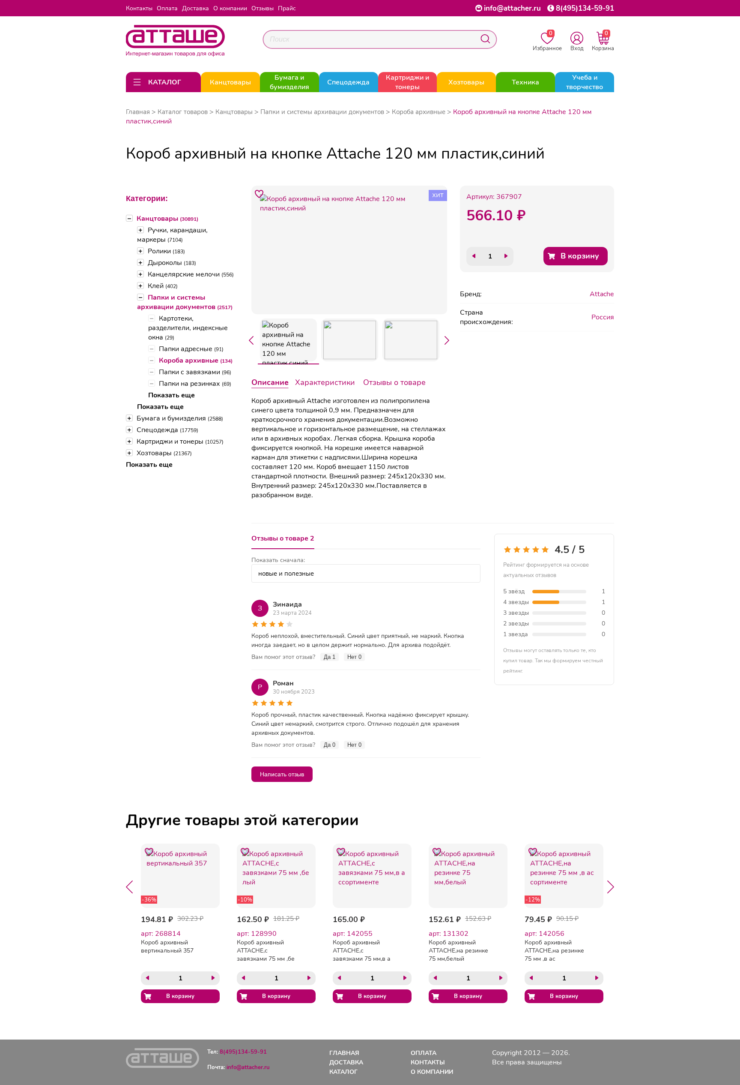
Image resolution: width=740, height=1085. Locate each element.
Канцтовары (167, 218)
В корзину (580, 256)
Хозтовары (164, 453)
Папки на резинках (195, 383)
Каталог (343, 1072)
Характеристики (325, 382)
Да (329, 657)
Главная (138, 112)
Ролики (166, 251)
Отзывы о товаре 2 (282, 538)
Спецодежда (167, 430)
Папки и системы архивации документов (185, 302)
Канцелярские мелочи (191, 274)
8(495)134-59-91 (585, 8)
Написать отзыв (282, 774)
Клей (163, 286)
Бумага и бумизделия (180, 418)
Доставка (195, 8)
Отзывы (262, 8)
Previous (251, 340)
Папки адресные (191, 349)
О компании (230, 8)
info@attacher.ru (512, 8)
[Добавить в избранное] (259, 194)
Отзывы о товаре (394, 382)
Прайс (287, 8)
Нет (354, 657)
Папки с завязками (195, 372)
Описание (270, 382)
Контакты (139, 8)
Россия (602, 317)
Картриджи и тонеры (180, 441)
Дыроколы (172, 262)
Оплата (167, 8)
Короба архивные (196, 360)
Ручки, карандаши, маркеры (172, 234)
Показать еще (171, 395)
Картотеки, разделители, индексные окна (188, 328)
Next (447, 340)
